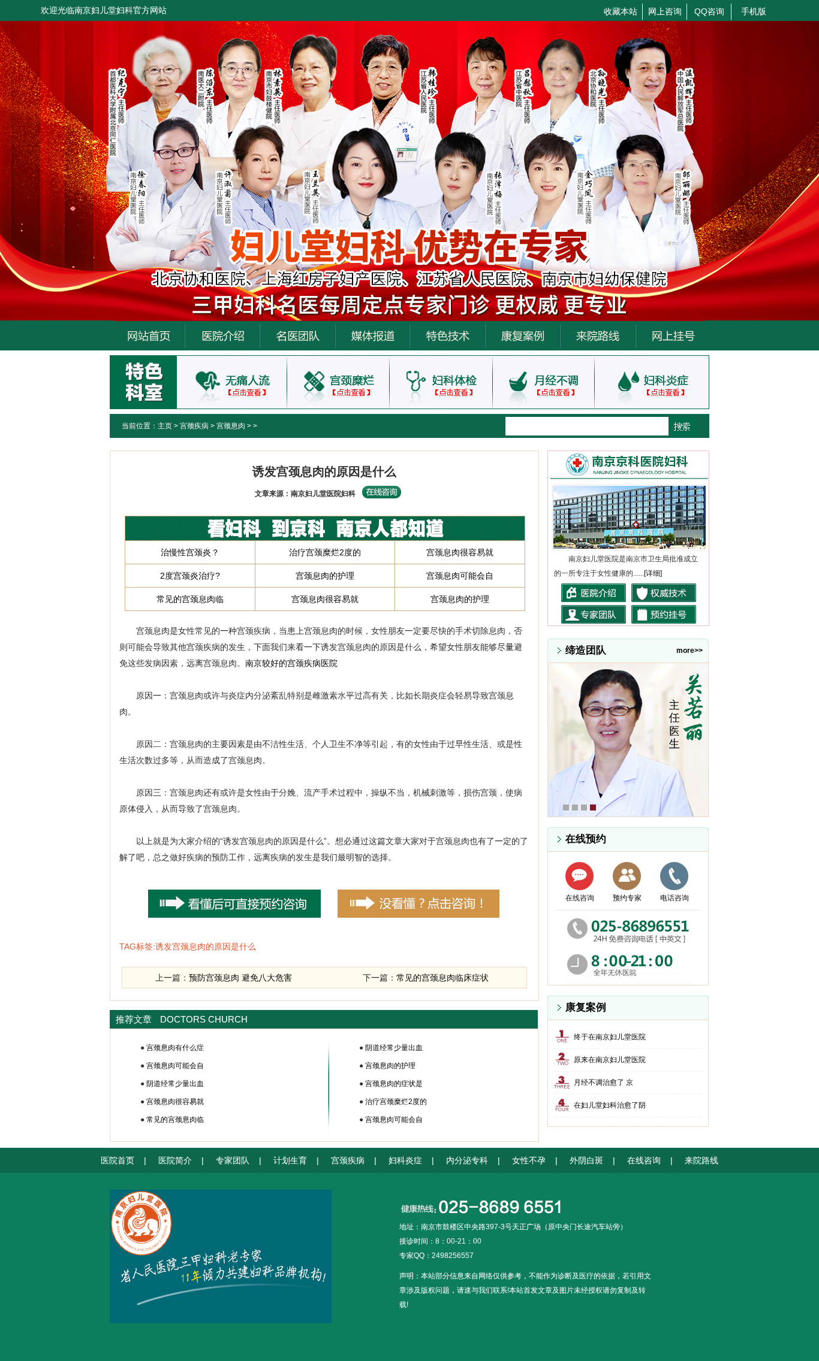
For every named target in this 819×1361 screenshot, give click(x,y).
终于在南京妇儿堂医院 (610, 1037)
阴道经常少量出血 (175, 1083)
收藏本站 (620, 11)
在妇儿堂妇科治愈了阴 (610, 1105)
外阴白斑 (586, 1160)
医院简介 (175, 1160)
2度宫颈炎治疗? (190, 575)
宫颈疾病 (194, 426)
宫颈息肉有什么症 (175, 1048)
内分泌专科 (467, 1160)
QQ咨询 (709, 11)
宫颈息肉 (230, 426)
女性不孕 (529, 1160)
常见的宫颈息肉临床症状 (442, 977)
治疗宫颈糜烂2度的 (325, 552)
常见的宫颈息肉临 (190, 599)
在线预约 (585, 839)
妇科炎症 (405, 1160)
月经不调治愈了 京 (603, 1082)
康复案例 (585, 1007)
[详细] (653, 573)
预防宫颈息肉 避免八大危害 (240, 977)
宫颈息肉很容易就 (459, 552)
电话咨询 (674, 898)
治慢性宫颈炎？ (190, 552)
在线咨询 (579, 898)
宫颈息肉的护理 (325, 575)
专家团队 (232, 1160)
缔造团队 (585, 650)
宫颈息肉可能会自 (459, 575)
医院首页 (117, 1160)
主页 (165, 426)
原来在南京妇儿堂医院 (610, 1059)
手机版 (753, 11)
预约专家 (627, 898)
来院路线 (701, 1160)
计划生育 (290, 1160)
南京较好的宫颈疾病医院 (291, 663)
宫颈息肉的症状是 (394, 1083)
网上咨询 (665, 11)
